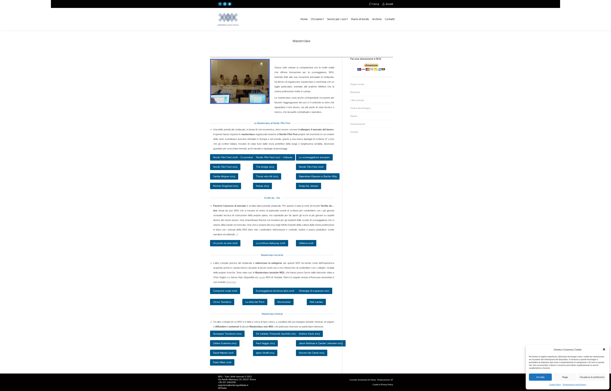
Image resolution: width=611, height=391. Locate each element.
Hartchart (231, 282)
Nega (565, 377)
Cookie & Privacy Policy (382, 385)
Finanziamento (357, 124)
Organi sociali (357, 84)
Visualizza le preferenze (592, 377)
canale (261, 277)
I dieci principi (357, 100)
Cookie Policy (555, 385)
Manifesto (355, 92)
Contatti (354, 132)
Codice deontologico (360, 108)
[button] (604, 350)
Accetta (540, 377)
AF (392, 380)
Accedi (389, 4)
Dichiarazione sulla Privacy (574, 385)
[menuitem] (304, 19)
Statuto (353, 116)
